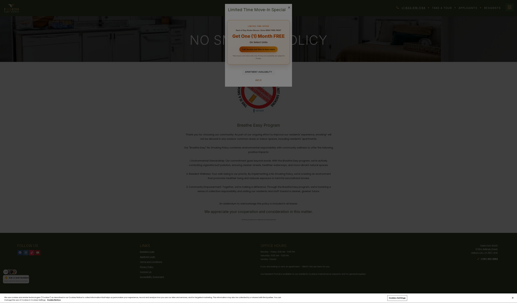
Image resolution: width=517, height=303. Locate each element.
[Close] (513, 298)
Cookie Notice (54, 300)
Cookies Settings (397, 298)
